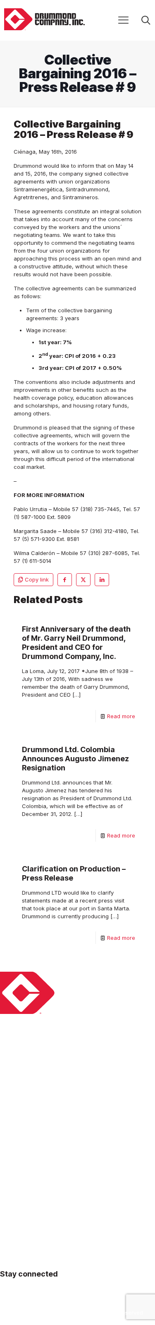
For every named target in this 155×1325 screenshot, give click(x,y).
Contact (10, 1151)
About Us (12, 1075)
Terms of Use (17, 1192)
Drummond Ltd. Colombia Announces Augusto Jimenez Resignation (75, 758)
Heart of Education (24, 1102)
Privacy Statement (23, 1178)
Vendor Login (17, 1206)
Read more (121, 716)
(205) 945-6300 (20, 1257)
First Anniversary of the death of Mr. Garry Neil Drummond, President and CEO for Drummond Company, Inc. (76, 643)
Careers (10, 1165)
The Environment (22, 1116)
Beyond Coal (16, 1088)
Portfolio (10, 1129)
